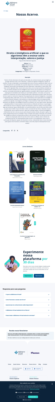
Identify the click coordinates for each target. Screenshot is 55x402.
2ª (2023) (27, 66)
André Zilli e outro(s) (37, 208)
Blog (39, 364)
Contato (45, 364)
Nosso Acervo (27, 14)
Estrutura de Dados (37, 174)
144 (27, 70)
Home (9, 364)
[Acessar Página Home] (11, 4)
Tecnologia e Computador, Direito (27, 71)
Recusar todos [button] (22, 396)
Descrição (27, 77)
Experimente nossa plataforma (35, 257)
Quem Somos (16, 364)
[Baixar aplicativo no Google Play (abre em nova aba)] (38, 369)
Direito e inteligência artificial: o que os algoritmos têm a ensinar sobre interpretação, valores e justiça (27, 55)
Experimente (28, 276)
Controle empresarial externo (17, 205)
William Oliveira (27, 239)
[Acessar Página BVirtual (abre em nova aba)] (20, 354)
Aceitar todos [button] (33, 396)
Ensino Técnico (34, 378)
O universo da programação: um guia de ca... (27, 237)
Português (27, 68)
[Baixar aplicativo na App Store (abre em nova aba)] (27, 369)
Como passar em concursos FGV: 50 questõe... (17, 175)
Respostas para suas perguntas (14, 289)
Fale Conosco (38, 276)
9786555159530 (27, 65)
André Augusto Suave (38, 176)
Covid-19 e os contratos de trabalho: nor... (37, 206)
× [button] (52, 384)
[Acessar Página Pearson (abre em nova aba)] (35, 358)
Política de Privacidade (34, 389)
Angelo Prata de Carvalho (17, 207)
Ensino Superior (14, 378)
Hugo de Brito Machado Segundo (27, 60)
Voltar (6, 10)
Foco (27, 63)
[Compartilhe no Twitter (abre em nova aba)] (17, 131)
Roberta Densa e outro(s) (17, 177)
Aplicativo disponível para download (17, 369)
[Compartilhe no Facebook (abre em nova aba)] (11, 131)
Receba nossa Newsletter (18, 331)
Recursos (24, 364)
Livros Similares (27, 146)
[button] (27, 294)
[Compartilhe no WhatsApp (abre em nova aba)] (14, 130)
